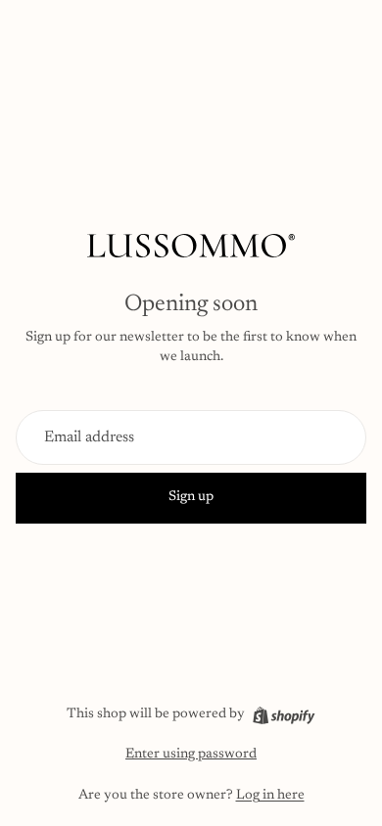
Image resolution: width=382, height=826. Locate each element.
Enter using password (191, 754)
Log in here (270, 796)
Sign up (191, 497)
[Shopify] (283, 715)
